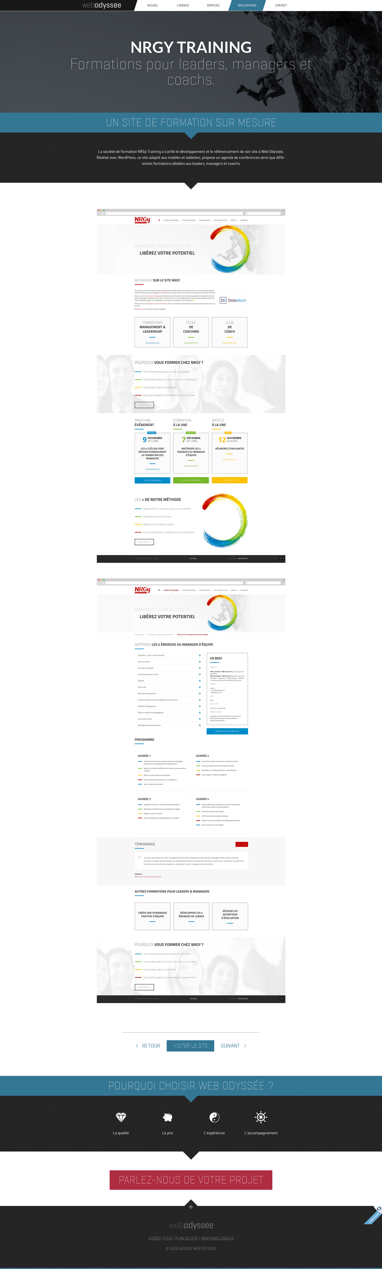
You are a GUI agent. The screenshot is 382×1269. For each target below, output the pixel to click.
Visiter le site (190, 1046)
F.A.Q (168, 1238)
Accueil (152, 5)
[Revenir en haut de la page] (191, 1208)
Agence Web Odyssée (101, 5)
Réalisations (247, 5)
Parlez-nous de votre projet (191, 1180)
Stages (154, 1238)
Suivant (231, 1046)
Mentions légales (217, 1238)
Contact (281, 5)
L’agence (183, 5)
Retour (150, 1046)
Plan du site (186, 1238)
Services (213, 5)
